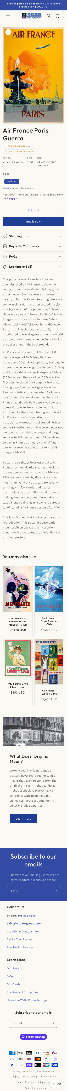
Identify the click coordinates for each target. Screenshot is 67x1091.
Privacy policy (48, 1076)
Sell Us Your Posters (20, 939)
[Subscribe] (55, 890)
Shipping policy (46, 1082)
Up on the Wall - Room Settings (27, 1000)
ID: (4, 169)
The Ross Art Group (31, 1071)
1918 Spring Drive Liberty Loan (18, 685)
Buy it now (33, 221)
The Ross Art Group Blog (23, 992)
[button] (8, 15)
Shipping (7, 188)
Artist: (7, 158)
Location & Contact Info (22, 931)
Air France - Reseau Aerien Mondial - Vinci (18, 621)
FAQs (10, 976)
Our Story (13, 968)
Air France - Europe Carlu (49, 692)
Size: (39, 158)
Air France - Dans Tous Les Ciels (49, 621)
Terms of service (25, 1082)
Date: (30, 158)
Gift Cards (13, 984)
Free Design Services (20, 947)
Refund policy (30, 1076)
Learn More (23, 818)
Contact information (35, 1088)
